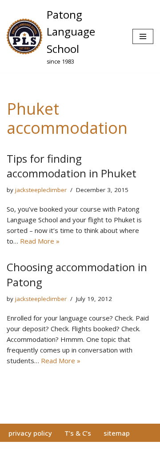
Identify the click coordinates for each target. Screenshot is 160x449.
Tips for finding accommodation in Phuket (71, 166)
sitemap (117, 433)
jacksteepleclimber (41, 190)
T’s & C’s (77, 433)
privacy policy (30, 433)
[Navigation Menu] (142, 36)
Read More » (40, 241)
